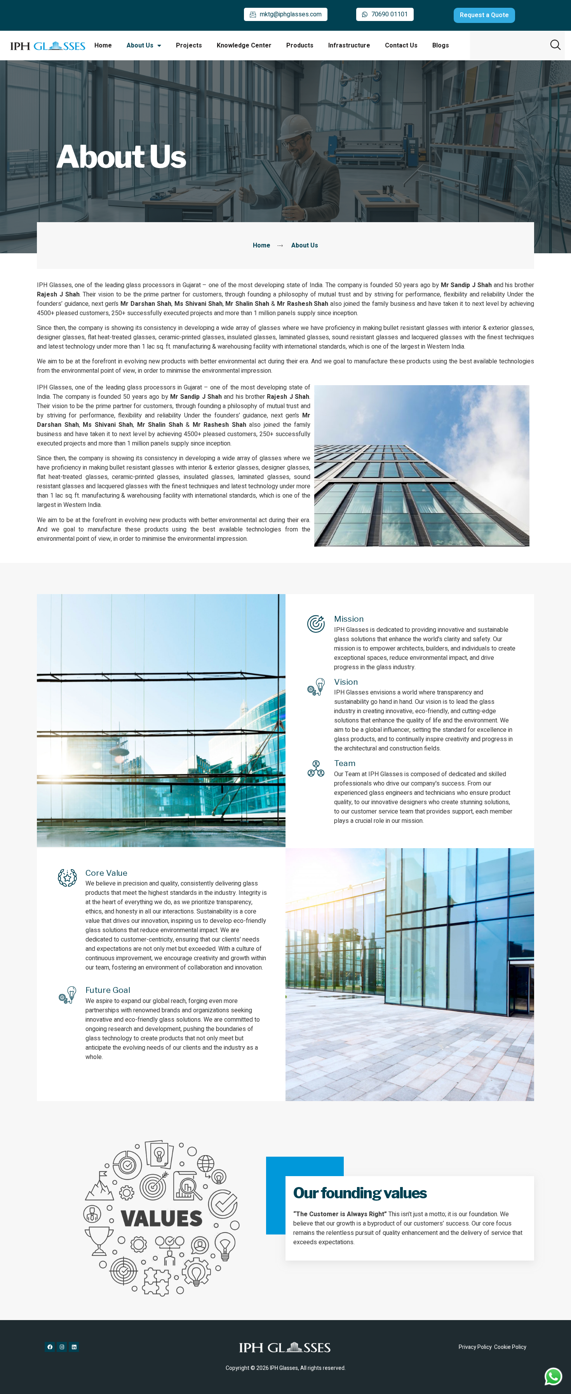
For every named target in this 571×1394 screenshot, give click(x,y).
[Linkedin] (74, 1347)
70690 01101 (389, 14)
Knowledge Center (244, 45)
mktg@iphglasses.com (291, 14)
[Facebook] (50, 1347)
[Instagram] (62, 1347)
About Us (140, 45)
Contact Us (401, 45)
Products (299, 45)
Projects (189, 45)
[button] (555, 44)
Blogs (440, 45)
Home (103, 45)
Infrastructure (349, 45)
